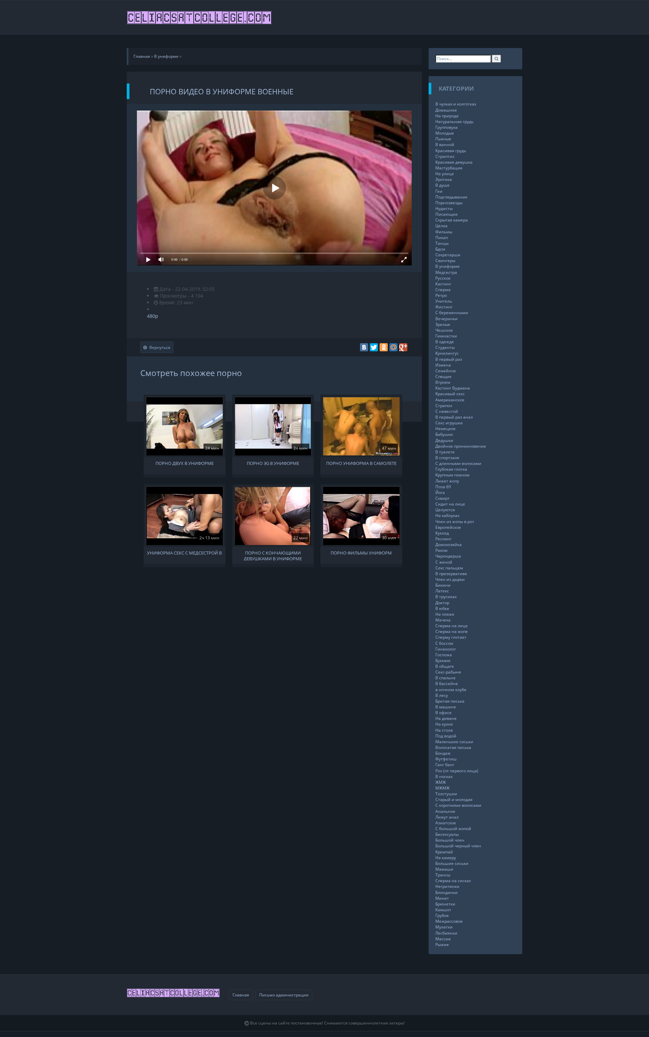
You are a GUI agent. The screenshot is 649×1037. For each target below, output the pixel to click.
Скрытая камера (451, 220)
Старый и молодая (454, 799)
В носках (444, 776)
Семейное (445, 371)
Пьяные (443, 139)
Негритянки (447, 886)
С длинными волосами (458, 463)
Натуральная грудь (454, 121)
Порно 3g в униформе (273, 463)
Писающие (446, 214)
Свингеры (445, 260)
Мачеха (443, 620)
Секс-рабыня (448, 672)
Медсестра (446, 272)
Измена (443, 365)
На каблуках (447, 515)
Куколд (442, 533)
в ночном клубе (450, 689)
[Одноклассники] (384, 347)
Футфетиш (446, 759)
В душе (442, 185)
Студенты (445, 347)
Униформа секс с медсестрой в (184, 553)
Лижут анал (447, 817)
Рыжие (442, 944)
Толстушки (446, 794)
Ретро (441, 295)
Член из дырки (450, 579)
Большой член (449, 840)
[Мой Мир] (393, 347)
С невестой (446, 411)
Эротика (443, 179)
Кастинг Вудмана (452, 388)
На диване (446, 718)
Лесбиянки (446, 933)
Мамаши (444, 869)
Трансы (442, 875)
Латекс (442, 591)
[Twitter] (374, 347)
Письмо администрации (284, 995)
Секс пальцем (449, 568)
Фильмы (443, 232)
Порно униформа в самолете (361, 463)
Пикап (441, 237)
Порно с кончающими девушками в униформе (273, 555)
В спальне (445, 678)
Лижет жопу (447, 481)
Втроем (442, 382)
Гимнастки (446, 336)
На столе (444, 730)
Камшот (443, 910)
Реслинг (443, 539)
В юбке (442, 608)
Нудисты (444, 208)
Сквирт (442, 498)
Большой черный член (458, 846)
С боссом (444, 643)
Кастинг (443, 284)
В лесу (441, 695)
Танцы (442, 243)
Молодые (444, 133)
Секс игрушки (449, 423)
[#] (200, 17)
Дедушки (444, 440)
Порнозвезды (448, 203)
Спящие (443, 376)
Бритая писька (449, 701)
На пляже (444, 614)
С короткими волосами (458, 805)
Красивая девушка (454, 162)
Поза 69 (443, 487)
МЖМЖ (442, 788)
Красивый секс (450, 394)
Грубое (442, 915)
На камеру (445, 858)
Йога (440, 492)
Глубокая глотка (451, 469)
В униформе (447, 266)
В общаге (444, 666)
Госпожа (443, 655)
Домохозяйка (448, 544)
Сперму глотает (450, 637)
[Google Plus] (403, 347)
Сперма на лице (451, 626)
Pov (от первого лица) (456, 771)
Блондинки (446, 892)
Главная (241, 995)
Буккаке (443, 660)
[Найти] (496, 59)
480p (152, 316)
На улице (444, 173)
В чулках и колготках (455, 104)
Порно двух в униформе (184, 463)
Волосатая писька (453, 747)
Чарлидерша (448, 556)
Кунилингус (447, 353)
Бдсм (440, 249)
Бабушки (444, 434)
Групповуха (446, 127)
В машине (445, 707)
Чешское (444, 330)
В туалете (445, 452)
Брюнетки (445, 904)
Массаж (443, 939)
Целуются (445, 510)
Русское (443, 278)
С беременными (451, 312)
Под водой (445, 736)
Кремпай (444, 852)
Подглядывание (451, 197)
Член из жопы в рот (454, 521)
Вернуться (159, 347)
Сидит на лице (450, 504)
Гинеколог (445, 649)
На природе (447, 116)
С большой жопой (453, 828)
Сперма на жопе (451, 631)
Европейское (448, 527)
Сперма (443, 289)
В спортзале (447, 458)
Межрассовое (449, 921)
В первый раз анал (454, 417)
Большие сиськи (451, 863)
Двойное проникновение (460, 446)
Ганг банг (444, 765)
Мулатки (444, 927)
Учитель (443, 301)
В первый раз (448, 359)
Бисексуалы (447, 834)
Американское (449, 400)
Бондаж (443, 753)
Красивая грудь (450, 151)
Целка (441, 226)
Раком (441, 550)
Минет (442, 898)
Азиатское (445, 823)
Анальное (445, 811)
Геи (438, 191)
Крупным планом (452, 475)
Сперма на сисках (453, 880)
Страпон (443, 405)
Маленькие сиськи (454, 742)
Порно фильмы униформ (361, 553)
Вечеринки (446, 319)
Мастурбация (448, 168)
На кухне (444, 724)
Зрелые (442, 324)
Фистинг (444, 307)
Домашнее (446, 110)
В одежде (444, 342)
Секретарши (447, 255)
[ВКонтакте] (364, 347)
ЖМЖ (440, 782)
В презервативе (451, 573)
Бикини (443, 585)
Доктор (442, 603)
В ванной (444, 144)
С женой (443, 562)
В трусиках (446, 596)
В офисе (443, 712)
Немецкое (445, 428)
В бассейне (446, 683)
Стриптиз (444, 156)
